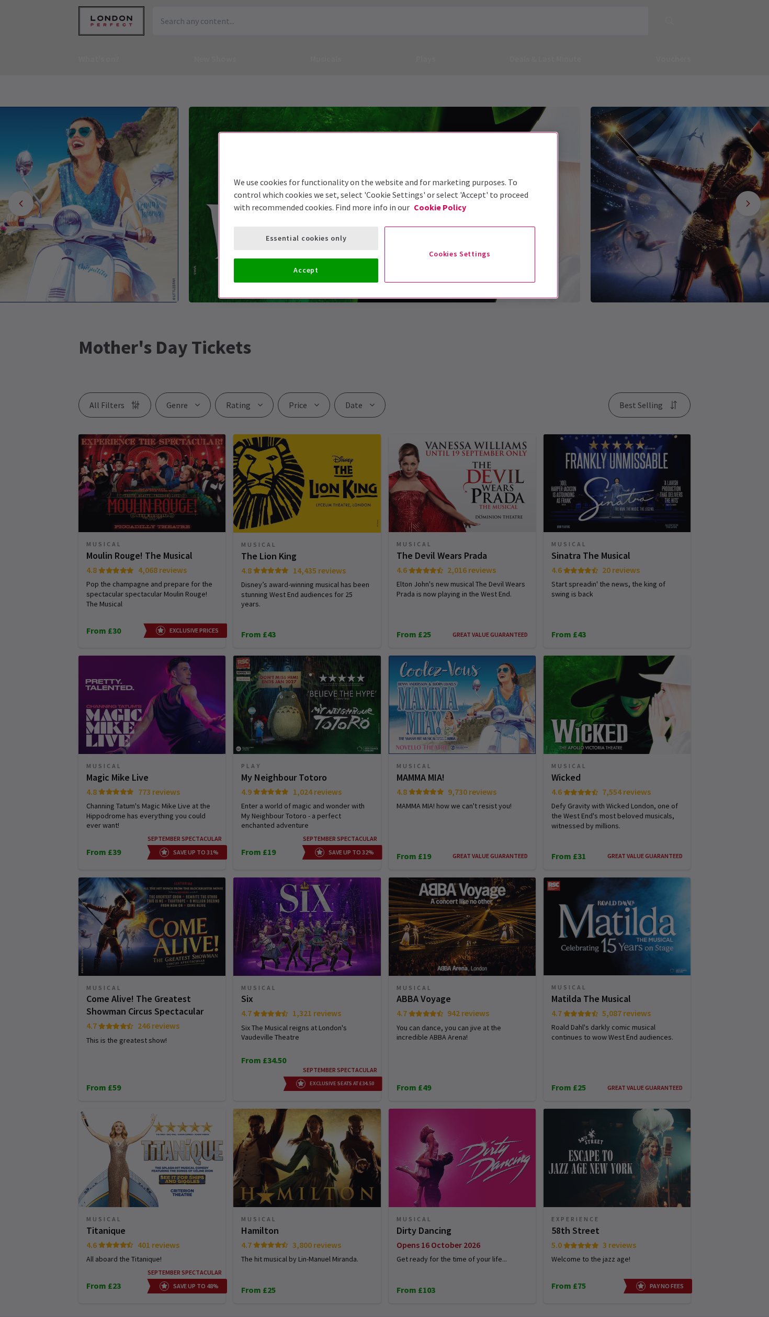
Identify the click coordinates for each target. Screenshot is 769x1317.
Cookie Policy (440, 207)
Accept (305, 270)
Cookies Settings (459, 253)
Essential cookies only (306, 238)
